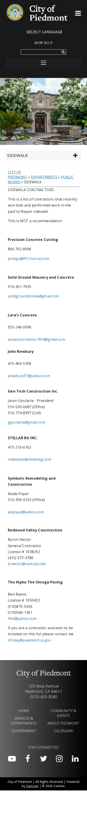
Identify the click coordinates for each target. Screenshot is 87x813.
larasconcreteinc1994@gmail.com (36, 339)
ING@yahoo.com (22, 618)
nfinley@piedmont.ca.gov (29, 640)
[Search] (63, 52)
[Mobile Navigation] (43, 62)
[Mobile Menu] (78, 14)
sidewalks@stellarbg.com (29, 459)
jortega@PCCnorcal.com (28, 258)
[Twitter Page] (43, 758)
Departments (44, 177)
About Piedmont (63, 723)
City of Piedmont (17, 175)
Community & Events (63, 713)
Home (23, 710)
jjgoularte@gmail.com (26, 422)
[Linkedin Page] (75, 758)
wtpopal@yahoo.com (26, 512)
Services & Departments (24, 721)
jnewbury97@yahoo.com (29, 375)
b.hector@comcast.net (27, 563)
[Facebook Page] (27, 758)
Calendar (63, 730)
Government (23, 730)
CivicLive (32, 786)
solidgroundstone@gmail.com (33, 296)
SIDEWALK (17, 155)
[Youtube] (12, 758)
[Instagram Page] (59, 758)
